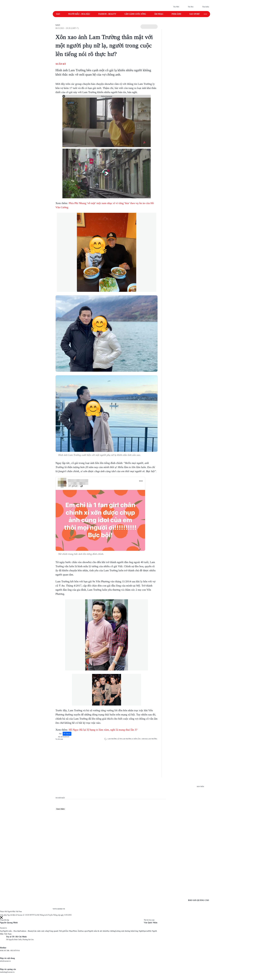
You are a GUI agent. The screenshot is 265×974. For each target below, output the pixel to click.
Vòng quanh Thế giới (57, 931)
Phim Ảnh (77, 931)
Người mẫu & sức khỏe (97, 931)
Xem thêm (60, 809)
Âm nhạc (158, 14)
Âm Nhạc (69, 931)
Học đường (111, 931)
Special (146, 931)
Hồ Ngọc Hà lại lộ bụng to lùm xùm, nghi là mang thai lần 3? (103, 729)
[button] (149, 26)
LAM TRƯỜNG (112, 739)
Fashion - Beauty (107, 14)
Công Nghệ (138, 931)
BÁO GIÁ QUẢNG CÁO (198, 900)
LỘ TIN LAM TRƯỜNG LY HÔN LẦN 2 (129, 739)
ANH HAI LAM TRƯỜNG (149, 739)
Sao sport (194, 14)
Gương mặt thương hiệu (124, 931)
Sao (58, 14)
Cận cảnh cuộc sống (135, 14)
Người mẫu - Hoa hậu (79, 14)
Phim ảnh (176, 14)
